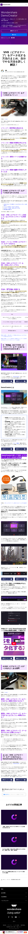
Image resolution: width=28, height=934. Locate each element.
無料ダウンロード (14, 30)
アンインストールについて (14, 928)
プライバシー (9, 925)
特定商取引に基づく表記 (11, 926)
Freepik (6, 119)
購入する (14, 34)
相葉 (6, 70)
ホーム (4, 879)
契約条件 (4, 925)
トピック (8, 879)
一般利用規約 (22, 925)
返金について (19, 926)
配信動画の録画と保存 (20, 71)
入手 (25, 932)
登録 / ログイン (6, 794)
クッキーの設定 (16, 925)
